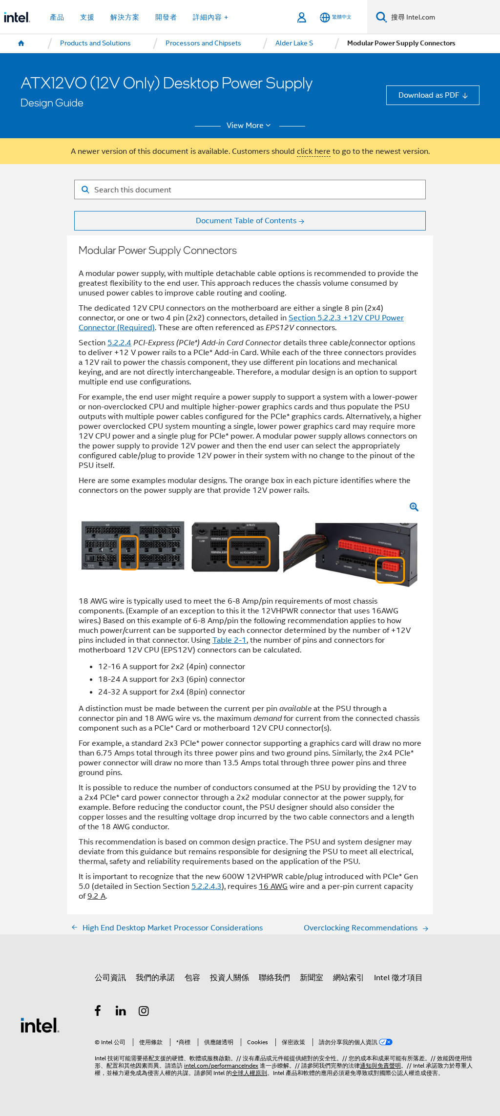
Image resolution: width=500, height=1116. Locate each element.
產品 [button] (57, 17)
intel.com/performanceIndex (221, 1066)
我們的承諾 (155, 977)
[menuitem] (21, 43)
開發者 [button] (166, 17)
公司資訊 (110, 977)
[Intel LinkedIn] (121, 1012)
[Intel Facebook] (98, 1012)
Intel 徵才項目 (398, 977)
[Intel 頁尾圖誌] (40, 1024)
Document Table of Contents (246, 220)
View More (245, 125)
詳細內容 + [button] (211, 17)
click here (314, 151)
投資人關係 (229, 977)
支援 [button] (87, 17)
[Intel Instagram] (144, 1012)
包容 (192, 977)
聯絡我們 (274, 977)
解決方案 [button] (125, 17)
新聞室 (311, 977)
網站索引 (348, 977)
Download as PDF (428, 95)
